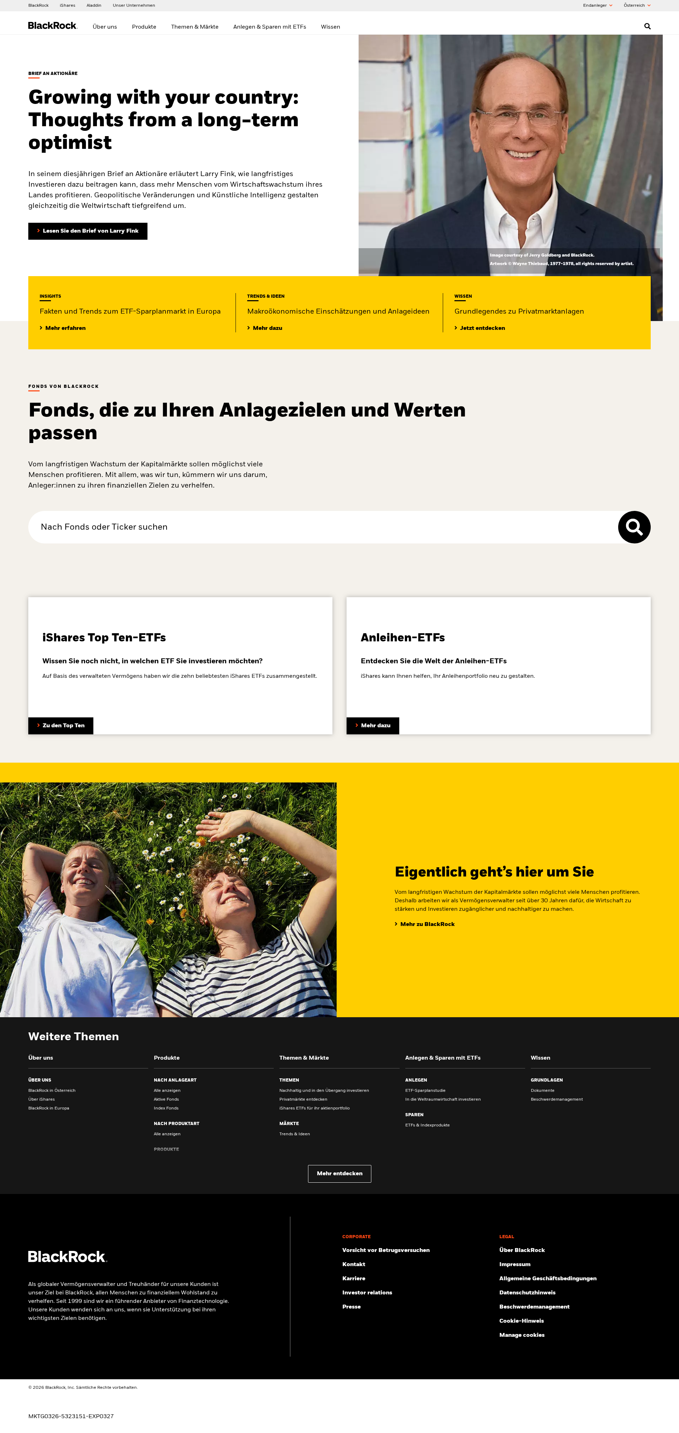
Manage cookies (522, 1335)
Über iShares (41, 1099)
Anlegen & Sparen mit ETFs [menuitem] (269, 27)
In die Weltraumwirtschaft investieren (443, 1099)
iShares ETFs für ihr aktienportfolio (314, 1108)
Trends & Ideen (294, 1134)
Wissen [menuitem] (330, 27)
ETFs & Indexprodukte (427, 1125)
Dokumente (543, 1091)
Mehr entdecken (339, 1174)
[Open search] (647, 26)
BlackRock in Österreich (52, 1091)
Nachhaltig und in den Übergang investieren (324, 1091)
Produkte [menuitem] (144, 27)
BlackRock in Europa (48, 1108)
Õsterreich (635, 6)
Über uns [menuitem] (105, 27)
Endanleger (595, 6)
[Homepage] (68, 1260)
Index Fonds (166, 1108)
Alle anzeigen (167, 1091)
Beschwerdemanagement (557, 1099)
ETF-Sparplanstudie (425, 1091)
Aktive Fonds (166, 1099)
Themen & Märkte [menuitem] (195, 27)
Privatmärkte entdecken (303, 1099)
